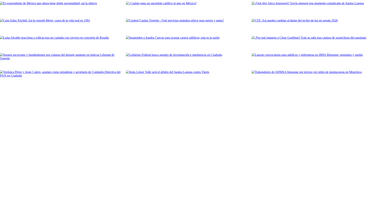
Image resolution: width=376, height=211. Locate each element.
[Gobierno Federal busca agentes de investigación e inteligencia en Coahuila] (188, 61)
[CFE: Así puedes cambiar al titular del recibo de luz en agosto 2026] (314, 26)
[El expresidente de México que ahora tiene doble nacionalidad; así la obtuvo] (62, 9)
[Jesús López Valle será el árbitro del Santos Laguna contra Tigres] (188, 78)
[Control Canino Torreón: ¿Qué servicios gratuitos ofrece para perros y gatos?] (188, 26)
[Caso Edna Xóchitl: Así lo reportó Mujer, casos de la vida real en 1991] (62, 26)
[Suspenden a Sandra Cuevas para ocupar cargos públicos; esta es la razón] (188, 44)
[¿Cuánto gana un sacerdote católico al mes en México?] (188, 9)
